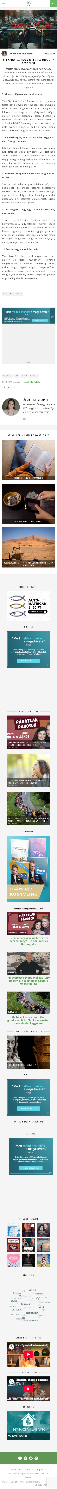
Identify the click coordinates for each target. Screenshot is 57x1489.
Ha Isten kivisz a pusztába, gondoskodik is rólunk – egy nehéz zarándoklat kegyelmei (28, 819)
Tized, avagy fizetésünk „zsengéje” (28, 521)
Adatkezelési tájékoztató (20, 1473)
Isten (24, 375)
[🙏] (43, 1260)
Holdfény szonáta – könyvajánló (28, 478)
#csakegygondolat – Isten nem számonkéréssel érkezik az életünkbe (28, 563)
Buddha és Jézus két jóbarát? (22, 1065)
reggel (34, 375)
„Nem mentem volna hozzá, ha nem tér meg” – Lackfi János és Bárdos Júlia (27, 743)
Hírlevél (35, 1473)
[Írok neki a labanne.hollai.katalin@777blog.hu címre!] (24, 419)
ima (16, 375)
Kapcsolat (41, 1469)
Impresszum (30, 1469)
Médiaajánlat (17, 1469)
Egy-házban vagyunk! (17, 1436)
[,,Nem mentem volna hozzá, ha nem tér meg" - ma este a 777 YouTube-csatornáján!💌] (43, 1230)
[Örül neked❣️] (43, 1245)
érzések (7, 375)
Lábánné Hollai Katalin (21, 53)
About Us (44, 1473)
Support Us (28, 1477)
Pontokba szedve (12, 294)
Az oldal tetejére (44, 1485)
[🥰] (13, 1260)
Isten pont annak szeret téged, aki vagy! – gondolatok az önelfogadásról (28, 781)
